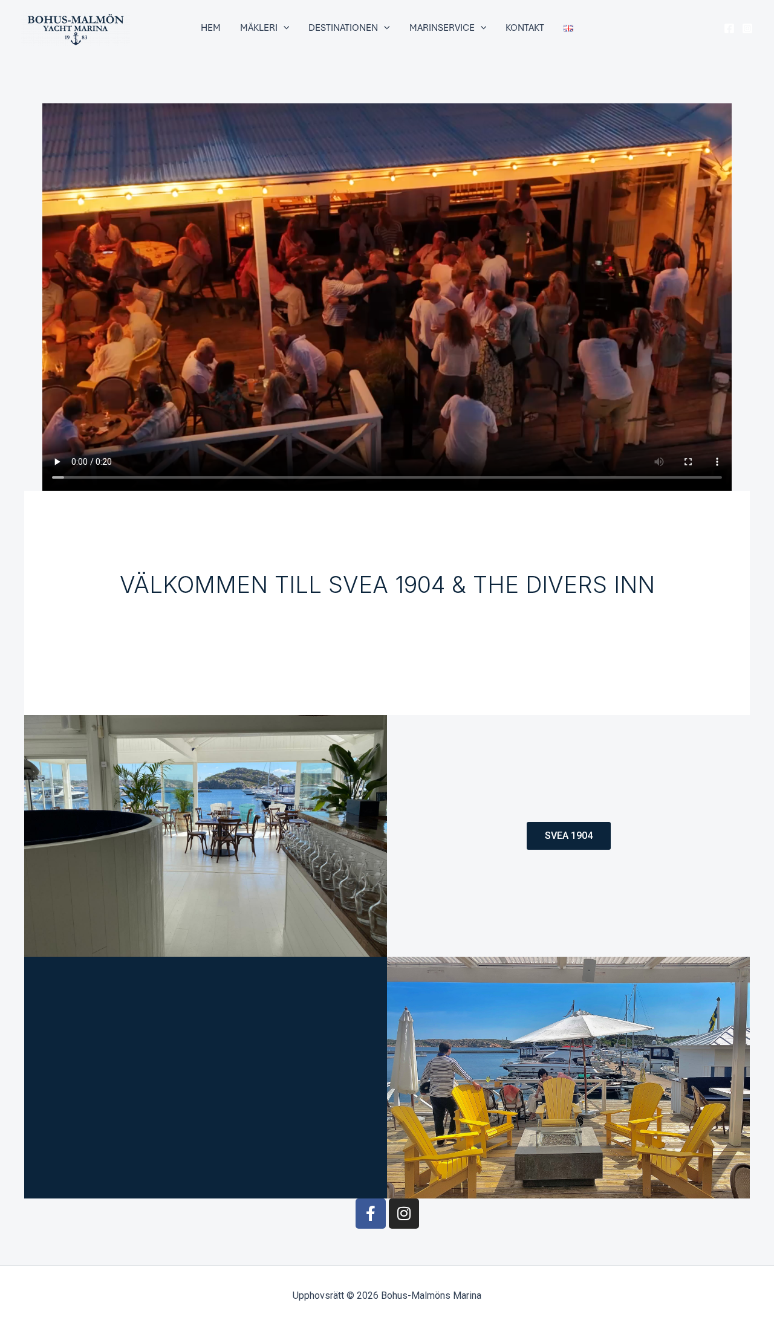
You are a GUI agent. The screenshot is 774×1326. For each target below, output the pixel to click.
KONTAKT (525, 28)
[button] (284, 28)
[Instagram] (747, 28)
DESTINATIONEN (343, 28)
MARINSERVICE (442, 28)
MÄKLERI (259, 28)
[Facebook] (729, 28)
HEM (211, 28)
